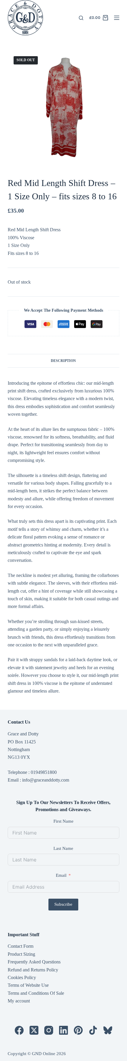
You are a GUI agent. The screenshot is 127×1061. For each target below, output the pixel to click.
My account (19, 1000)
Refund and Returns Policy (33, 969)
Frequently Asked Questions (34, 961)
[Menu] (116, 17)
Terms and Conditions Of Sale (36, 993)
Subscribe (63, 904)
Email (61, 875)
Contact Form (20, 946)
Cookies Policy (22, 977)
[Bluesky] (107, 1030)
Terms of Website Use (28, 985)
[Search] (81, 18)
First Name (63, 821)
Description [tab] (63, 361)
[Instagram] (48, 1030)
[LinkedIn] (63, 1030)
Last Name (63, 848)
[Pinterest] (78, 1030)
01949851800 (44, 772)
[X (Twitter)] (34, 1030)
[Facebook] (19, 1030)
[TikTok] (93, 1030)
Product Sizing (21, 954)
